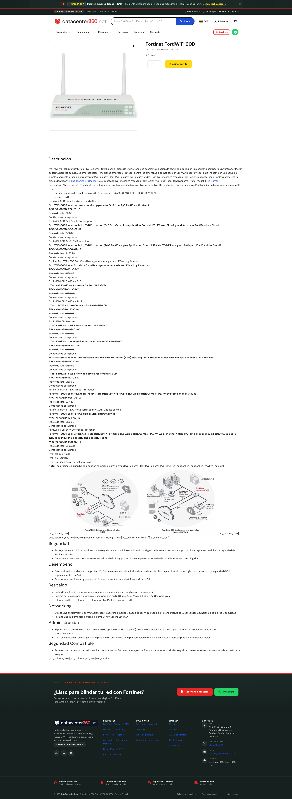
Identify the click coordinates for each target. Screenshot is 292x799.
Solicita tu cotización (197, 691)
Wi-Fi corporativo (144, 734)
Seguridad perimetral (146, 724)
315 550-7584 (193, 11)
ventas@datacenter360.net (222, 753)
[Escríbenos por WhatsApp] (235, 32)
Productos (61, 32)
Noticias (173, 729)
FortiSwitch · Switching (114, 729)
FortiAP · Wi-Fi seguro (113, 734)
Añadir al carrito (178, 63)
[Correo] (71, 753)
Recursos (103, 32)
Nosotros (173, 724)
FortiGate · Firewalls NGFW (116, 724)
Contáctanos (175, 740)
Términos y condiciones (212, 794)
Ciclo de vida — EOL (113, 754)
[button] (133, 46)
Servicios (123, 32)
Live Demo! (212, 180)
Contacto (155, 32)
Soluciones (83, 32)
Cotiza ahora (222, 32)
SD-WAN (140, 729)
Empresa (139, 32)
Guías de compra (177, 734)
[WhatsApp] (56, 753)
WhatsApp (211, 11)
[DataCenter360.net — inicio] (80, 21)
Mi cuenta (174, 745)
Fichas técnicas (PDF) (113, 749)
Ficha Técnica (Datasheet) (83, 180)
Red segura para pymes (148, 740)
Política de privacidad (186, 794)
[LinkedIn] (64, 753)
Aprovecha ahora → (215, 3)
